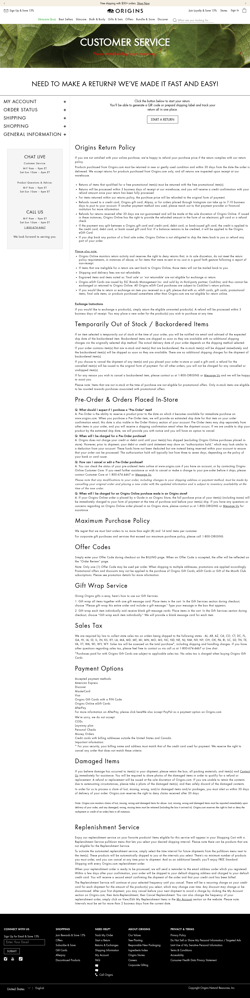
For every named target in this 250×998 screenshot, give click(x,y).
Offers (129, 19)
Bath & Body (97, 19)
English (40, 988)
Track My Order (104, 935)
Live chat (211, 648)
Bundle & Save (145, 19)
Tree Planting (135, 940)
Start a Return (102, 940)
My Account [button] (20, 101)
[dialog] (244, 10)
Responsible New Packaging (144, 945)
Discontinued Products (68, 960)
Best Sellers (66, 19)
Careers (132, 960)
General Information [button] (33, 134)
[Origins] (125, 10)
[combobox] (18, 988)
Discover (163, 19)
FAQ (97, 960)
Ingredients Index (138, 950)
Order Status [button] (21, 109)
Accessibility (177, 955)
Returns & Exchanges (106, 945)
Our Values (134, 935)
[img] (6, 959)
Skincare (81, 19)
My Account (102, 955)
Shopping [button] (16, 126)
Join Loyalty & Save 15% (203, 10)
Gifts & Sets (115, 19)
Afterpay (60, 955)
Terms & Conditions (181, 950)
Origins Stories (136, 955)
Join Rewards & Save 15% (70, 935)
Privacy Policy (178, 935)
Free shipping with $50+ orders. (118, 3)
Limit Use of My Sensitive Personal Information (196, 945)
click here (136, 712)
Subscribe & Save (66, 945)
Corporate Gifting (138, 965)
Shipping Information (107, 950)
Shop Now (143, 3)
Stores (223, 10)
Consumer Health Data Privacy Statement (194, 960)
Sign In (235, 10)
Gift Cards (61, 950)
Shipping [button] (15, 118)
